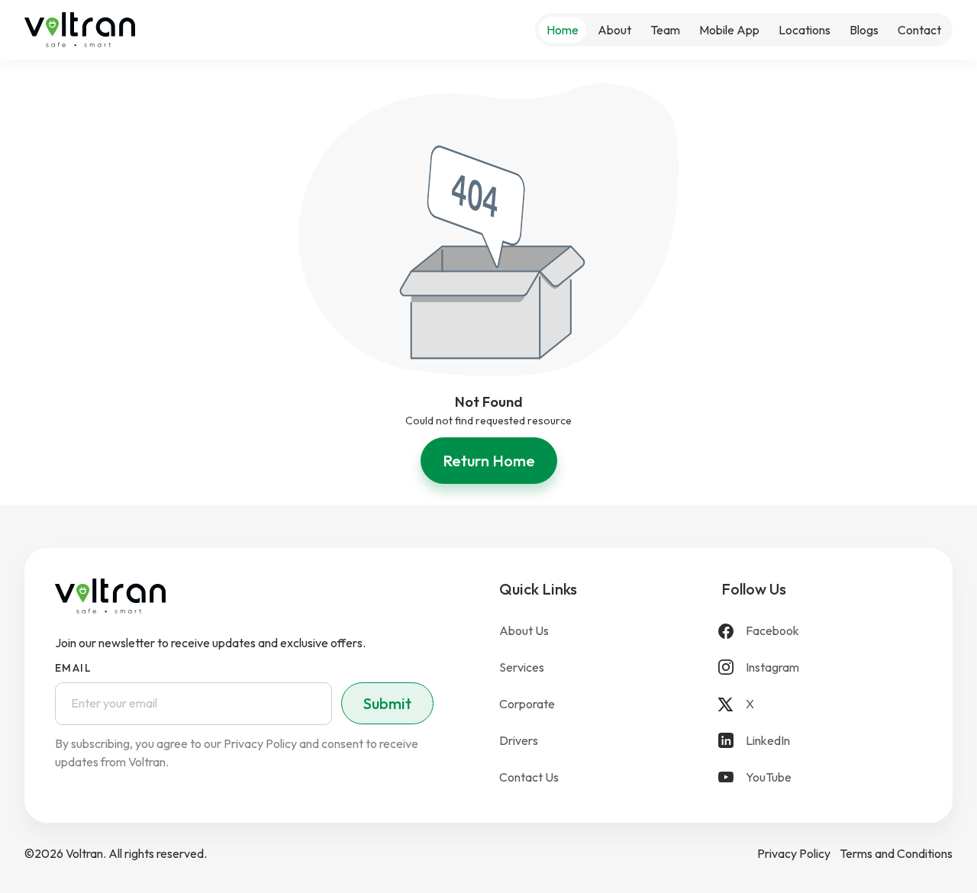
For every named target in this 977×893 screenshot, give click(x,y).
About (614, 29)
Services (521, 667)
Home (563, 29)
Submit (387, 703)
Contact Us (529, 777)
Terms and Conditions (896, 853)
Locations (804, 29)
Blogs (864, 29)
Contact (919, 29)
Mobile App (729, 29)
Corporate (527, 703)
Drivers (518, 740)
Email (73, 668)
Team (665, 29)
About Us (524, 630)
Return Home (489, 460)
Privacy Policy (793, 853)
